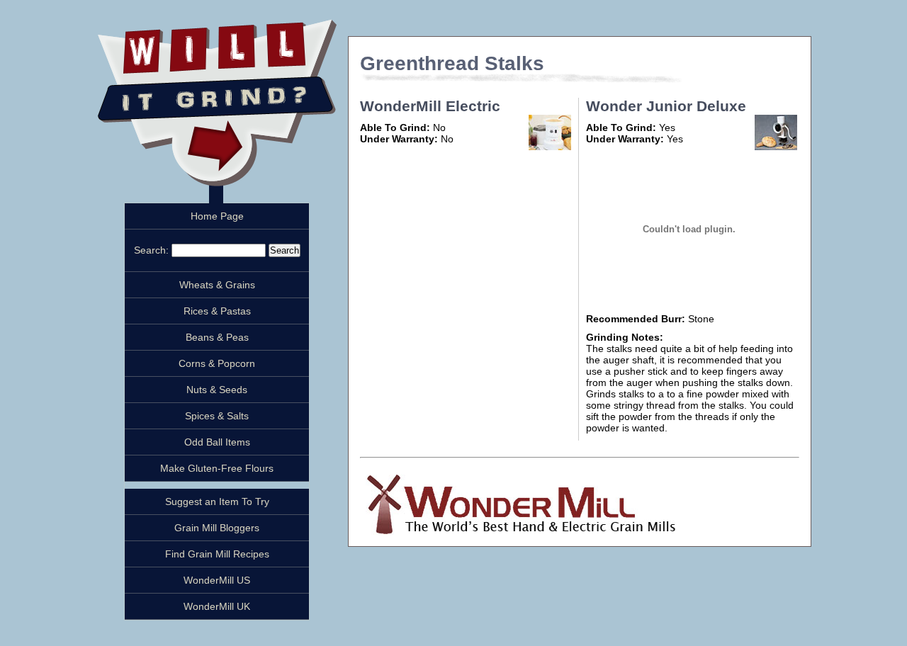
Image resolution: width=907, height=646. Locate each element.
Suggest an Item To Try (217, 501)
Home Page (217, 216)
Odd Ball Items (217, 442)
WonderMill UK (217, 606)
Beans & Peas (217, 337)
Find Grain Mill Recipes (217, 554)
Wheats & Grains (217, 284)
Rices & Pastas (217, 311)
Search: (152, 250)
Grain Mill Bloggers (216, 527)
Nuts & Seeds (216, 389)
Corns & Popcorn (217, 363)
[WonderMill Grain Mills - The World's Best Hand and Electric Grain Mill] (517, 531)
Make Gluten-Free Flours (217, 468)
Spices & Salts (217, 415)
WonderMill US (217, 580)
